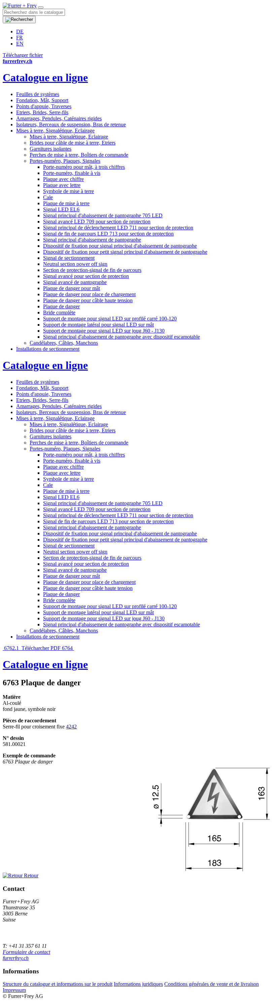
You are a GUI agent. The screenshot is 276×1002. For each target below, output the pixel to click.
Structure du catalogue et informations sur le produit (57, 984)
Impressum (14, 990)
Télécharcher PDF (41, 648)
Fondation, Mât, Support (42, 100)
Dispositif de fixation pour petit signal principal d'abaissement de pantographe (125, 252)
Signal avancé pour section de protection (86, 276)
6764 (68, 648)
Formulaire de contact (26, 952)
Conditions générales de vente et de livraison (211, 984)
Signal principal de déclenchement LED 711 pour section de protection (118, 227)
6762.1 (11, 648)
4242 (71, 726)
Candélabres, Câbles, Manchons (64, 343)
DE (20, 31)
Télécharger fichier (23, 55)
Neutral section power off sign (75, 264)
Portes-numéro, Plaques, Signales (65, 161)
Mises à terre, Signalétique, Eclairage (55, 130)
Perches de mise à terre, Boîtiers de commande (79, 155)
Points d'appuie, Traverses (43, 106)
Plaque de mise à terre (66, 203)
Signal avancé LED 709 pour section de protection (96, 221)
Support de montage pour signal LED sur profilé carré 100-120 (110, 318)
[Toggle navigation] (40, 7)
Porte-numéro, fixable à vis (71, 173)
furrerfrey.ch (16, 958)
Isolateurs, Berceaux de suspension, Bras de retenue (71, 124)
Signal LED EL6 (61, 209)
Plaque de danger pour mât (71, 288)
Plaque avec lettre (61, 185)
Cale (48, 197)
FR (19, 37)
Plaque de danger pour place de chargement (89, 294)
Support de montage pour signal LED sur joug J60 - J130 (104, 331)
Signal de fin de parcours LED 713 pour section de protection (108, 234)
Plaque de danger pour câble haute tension (88, 300)
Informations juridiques (138, 984)
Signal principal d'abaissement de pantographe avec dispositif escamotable (121, 337)
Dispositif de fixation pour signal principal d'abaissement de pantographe (120, 246)
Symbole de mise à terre (68, 191)
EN (20, 43)
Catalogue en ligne (45, 77)
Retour (30, 875)
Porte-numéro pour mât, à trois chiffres (84, 167)
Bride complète (59, 312)
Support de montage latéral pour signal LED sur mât (98, 324)
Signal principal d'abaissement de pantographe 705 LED (103, 215)
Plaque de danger (61, 306)
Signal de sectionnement (69, 258)
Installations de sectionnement (47, 349)
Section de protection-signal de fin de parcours (92, 270)
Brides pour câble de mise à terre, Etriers (72, 143)
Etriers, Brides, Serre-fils (42, 112)
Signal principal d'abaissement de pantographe (92, 240)
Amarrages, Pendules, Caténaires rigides (59, 118)
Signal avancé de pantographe (75, 282)
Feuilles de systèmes (37, 94)
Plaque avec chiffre (63, 179)
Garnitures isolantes (50, 149)
